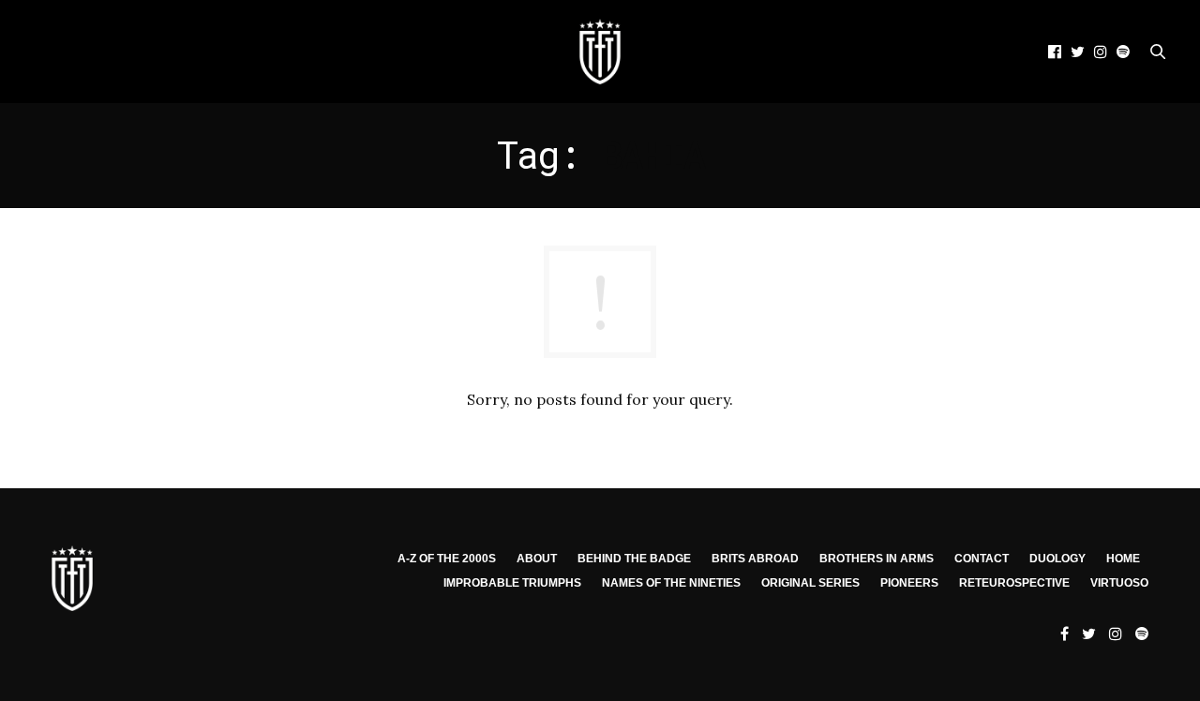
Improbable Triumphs (512, 582)
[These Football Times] (600, 51)
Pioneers (909, 582)
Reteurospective (1014, 582)
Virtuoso (1119, 582)
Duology (1057, 558)
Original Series (810, 582)
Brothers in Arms (876, 558)
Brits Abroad (755, 558)
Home (1123, 558)
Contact (981, 558)
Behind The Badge (634, 558)
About (537, 558)
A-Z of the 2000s (447, 558)
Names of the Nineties (671, 582)
